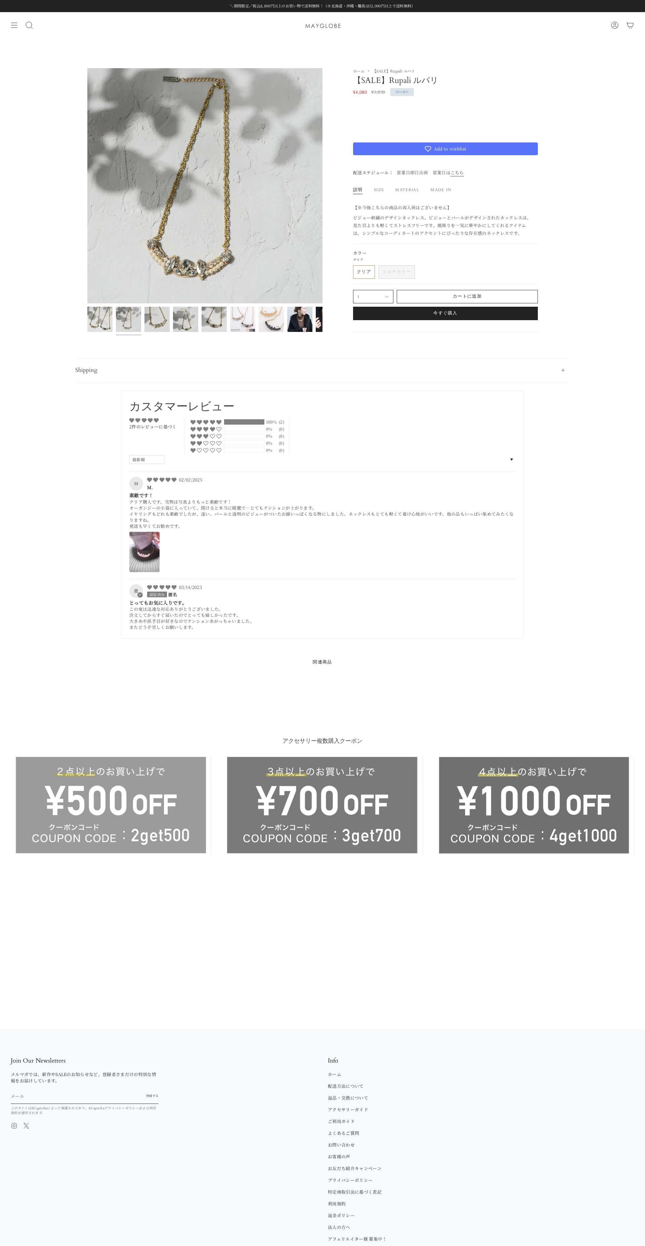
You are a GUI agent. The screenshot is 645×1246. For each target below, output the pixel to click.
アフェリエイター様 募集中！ (357, 1239)
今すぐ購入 (445, 313)
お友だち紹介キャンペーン (355, 1168)
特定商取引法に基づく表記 (355, 1192)
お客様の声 (339, 1156)
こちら (457, 172)
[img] (162, 479)
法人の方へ (339, 1227)
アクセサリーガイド (348, 1109)
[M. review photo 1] (144, 552)
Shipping (86, 370)
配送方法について (346, 1086)
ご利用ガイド (341, 1121)
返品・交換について (348, 1097)
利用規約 (337, 1203)
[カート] (630, 25)
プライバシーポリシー (121, 1108)
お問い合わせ (341, 1145)
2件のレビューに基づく (153, 426)
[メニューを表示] (14, 25)
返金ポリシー (341, 1215)
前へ (87, 185)
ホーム (358, 71)
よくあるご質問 (343, 1133)
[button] (445, 148)
